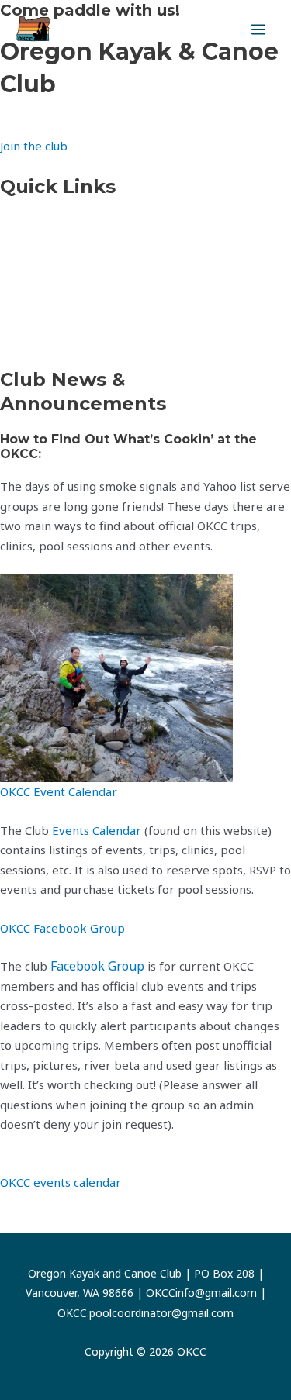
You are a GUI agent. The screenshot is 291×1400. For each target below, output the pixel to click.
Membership (36, 300)
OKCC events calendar (60, 1182)
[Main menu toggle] (258, 29)
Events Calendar (44, 223)
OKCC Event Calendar (58, 791)
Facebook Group (97, 965)
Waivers (22, 262)
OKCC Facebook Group (62, 928)
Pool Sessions (37, 339)
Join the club (34, 145)
